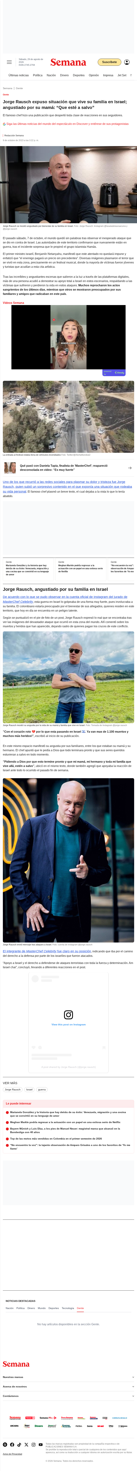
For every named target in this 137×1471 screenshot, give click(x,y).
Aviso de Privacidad (16, 1454)
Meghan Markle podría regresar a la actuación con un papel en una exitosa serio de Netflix (80, 568)
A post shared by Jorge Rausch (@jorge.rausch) (68, 1067)
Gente (19, 88)
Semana (7, 88)
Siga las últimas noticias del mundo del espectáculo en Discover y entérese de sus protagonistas (67, 123)
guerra (42, 1089)
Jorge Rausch (13, 1089)
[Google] (5, 1444)
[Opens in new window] (12, 1444)
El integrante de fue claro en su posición (47, 951)
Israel (29, 1089)
